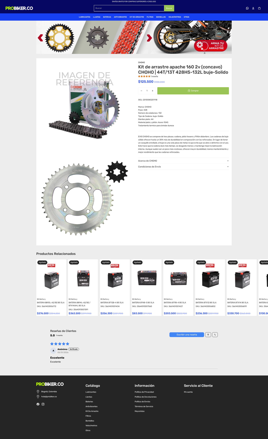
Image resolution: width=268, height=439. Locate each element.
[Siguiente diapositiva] (229, 288)
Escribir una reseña (187, 334)
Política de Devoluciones (145, 397)
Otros (88, 430)
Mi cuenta (188, 392)
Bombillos (90, 421)
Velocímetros (91, 425)
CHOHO (141, 62)
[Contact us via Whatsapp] (247, 8)
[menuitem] (84, 17)
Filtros (88, 416)
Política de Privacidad (144, 392)
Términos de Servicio (144, 406)
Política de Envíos (142, 401)
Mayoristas (139, 411)
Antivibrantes (91, 406)
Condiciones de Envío (149, 166)
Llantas (89, 397)
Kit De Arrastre (92, 411)
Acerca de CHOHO (147, 160)
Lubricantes (91, 392)
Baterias (89, 401)
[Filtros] (208, 334)
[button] (144, 76)
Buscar (169, 8)
